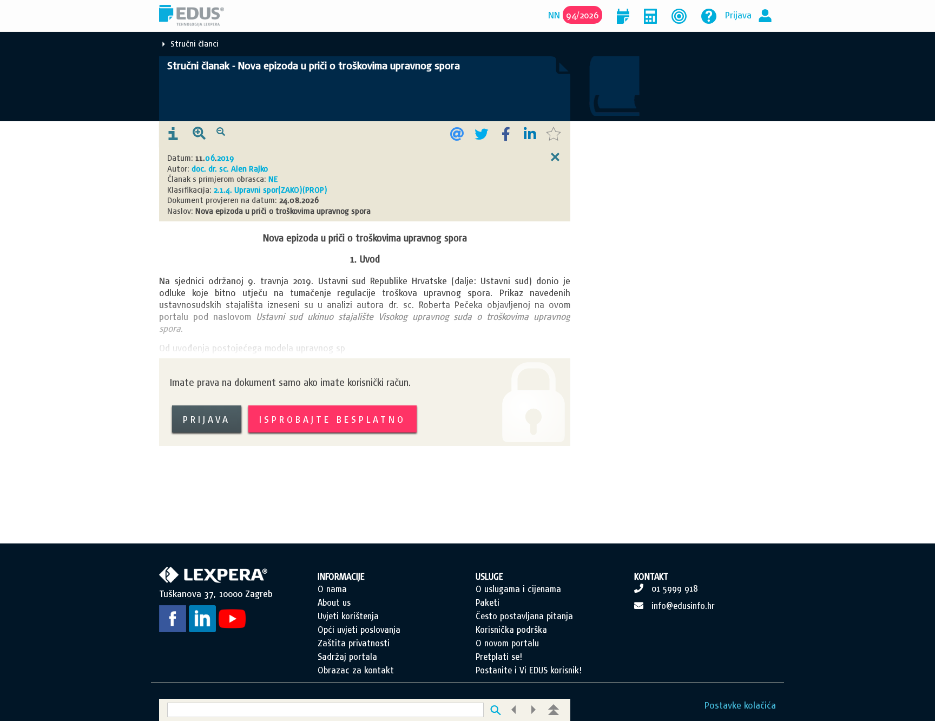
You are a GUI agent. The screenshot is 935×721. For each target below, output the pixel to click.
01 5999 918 (674, 588)
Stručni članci (194, 43)
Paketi (487, 602)
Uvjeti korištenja (348, 616)
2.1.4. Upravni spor (246, 190)
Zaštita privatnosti (354, 643)
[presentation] (173, 134)
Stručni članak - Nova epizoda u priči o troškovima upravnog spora (313, 65)
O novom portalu (507, 643)
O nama (332, 589)
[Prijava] (765, 15)
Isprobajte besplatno (332, 419)
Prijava (738, 15)
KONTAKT (651, 576)
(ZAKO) (290, 190)
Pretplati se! (499, 656)
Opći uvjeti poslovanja (359, 629)
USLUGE (489, 576)
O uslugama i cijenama (518, 589)
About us (334, 602)
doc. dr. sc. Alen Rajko (230, 168)
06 (210, 158)
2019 (225, 158)
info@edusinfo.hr (683, 605)
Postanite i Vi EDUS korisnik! (529, 670)
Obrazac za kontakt (356, 670)
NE (273, 179)
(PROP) (314, 190)
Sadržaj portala (347, 656)
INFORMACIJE (341, 576)
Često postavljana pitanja (524, 616)
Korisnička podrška (511, 629)
